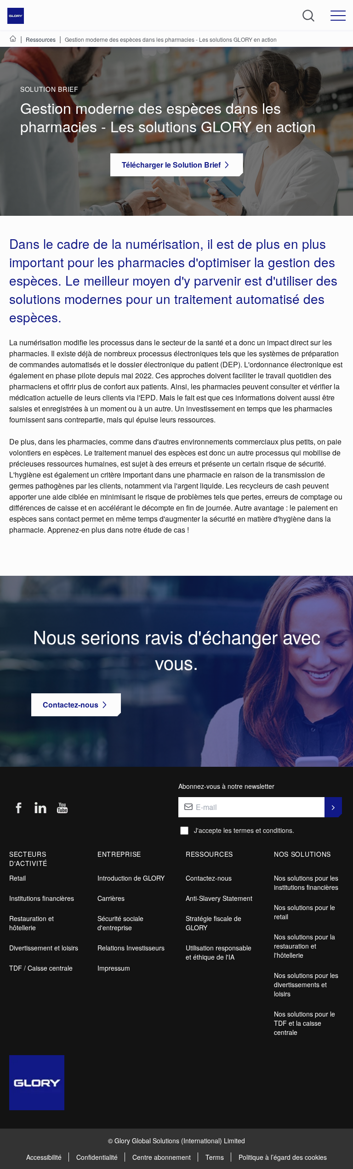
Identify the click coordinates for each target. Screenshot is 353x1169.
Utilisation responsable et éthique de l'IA (218, 952)
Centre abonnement (161, 1157)
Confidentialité (97, 1157)
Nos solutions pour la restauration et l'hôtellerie (304, 946)
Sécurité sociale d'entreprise (120, 923)
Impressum (113, 967)
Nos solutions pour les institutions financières (306, 882)
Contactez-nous (209, 877)
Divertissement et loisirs (43, 947)
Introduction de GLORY (131, 877)
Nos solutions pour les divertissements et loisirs (306, 984)
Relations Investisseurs (131, 947)
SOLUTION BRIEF (49, 89)
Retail (17, 877)
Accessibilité (44, 1157)
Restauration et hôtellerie (31, 923)
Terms (214, 1157)
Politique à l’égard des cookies (283, 1157)
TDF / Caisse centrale (41, 967)
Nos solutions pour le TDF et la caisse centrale (304, 1023)
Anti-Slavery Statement (219, 898)
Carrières (111, 898)
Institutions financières (41, 898)
